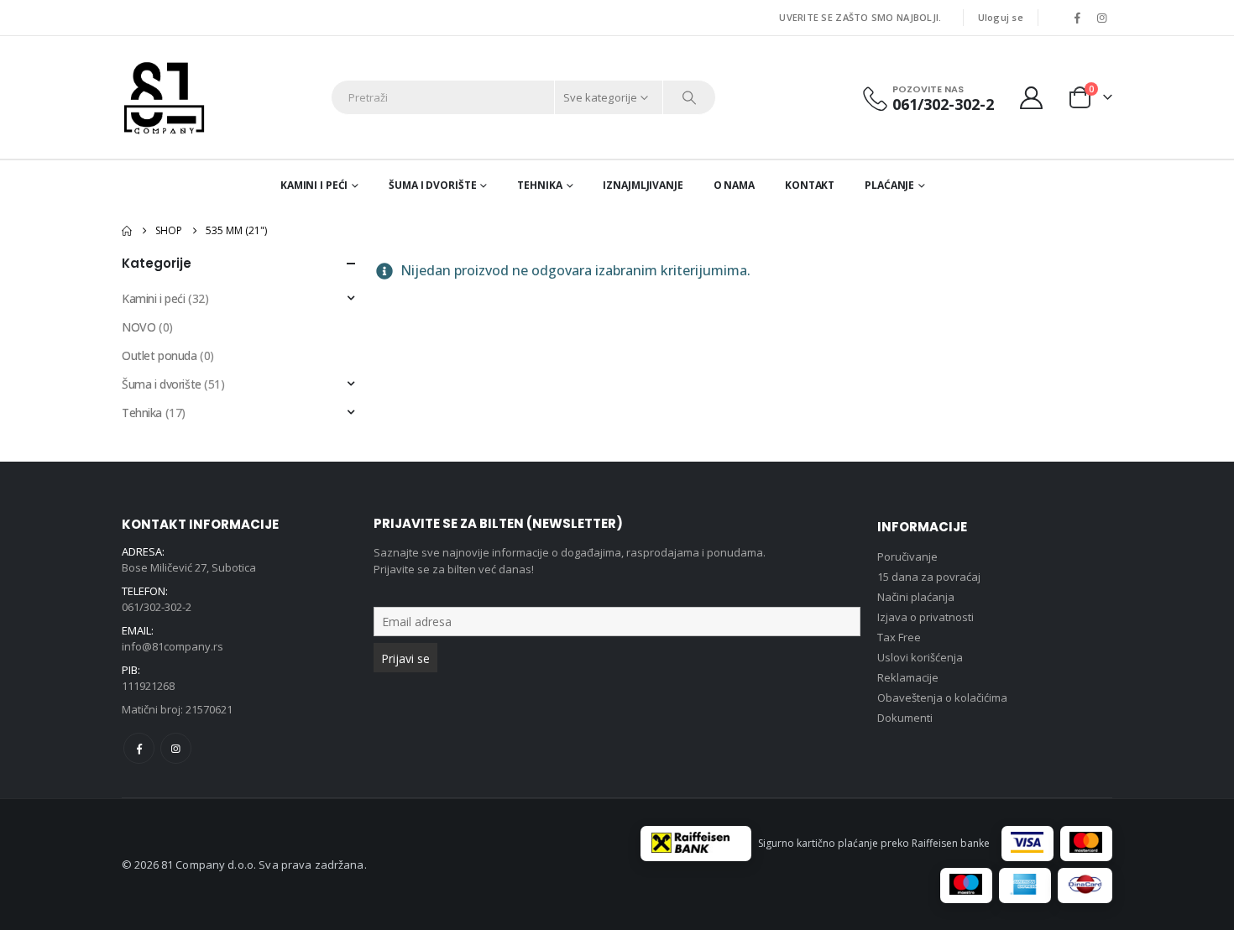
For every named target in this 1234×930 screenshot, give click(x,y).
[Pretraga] (689, 97)
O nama (734, 185)
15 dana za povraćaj (928, 576)
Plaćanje (889, 185)
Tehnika (539, 185)
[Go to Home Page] (127, 231)
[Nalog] (1031, 97)
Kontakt (809, 185)
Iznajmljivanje (642, 185)
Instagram (175, 748)
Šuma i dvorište (432, 185)
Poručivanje (907, 556)
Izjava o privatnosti (925, 616)
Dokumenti (905, 717)
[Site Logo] (164, 97)
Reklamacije (908, 677)
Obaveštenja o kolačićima (942, 697)
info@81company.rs (172, 646)
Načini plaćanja (915, 596)
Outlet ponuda (159, 355)
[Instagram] (1101, 18)
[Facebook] (1077, 18)
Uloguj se (1000, 17)
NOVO (138, 327)
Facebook (138, 748)
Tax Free (899, 637)
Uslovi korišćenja (920, 657)
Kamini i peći (314, 185)
